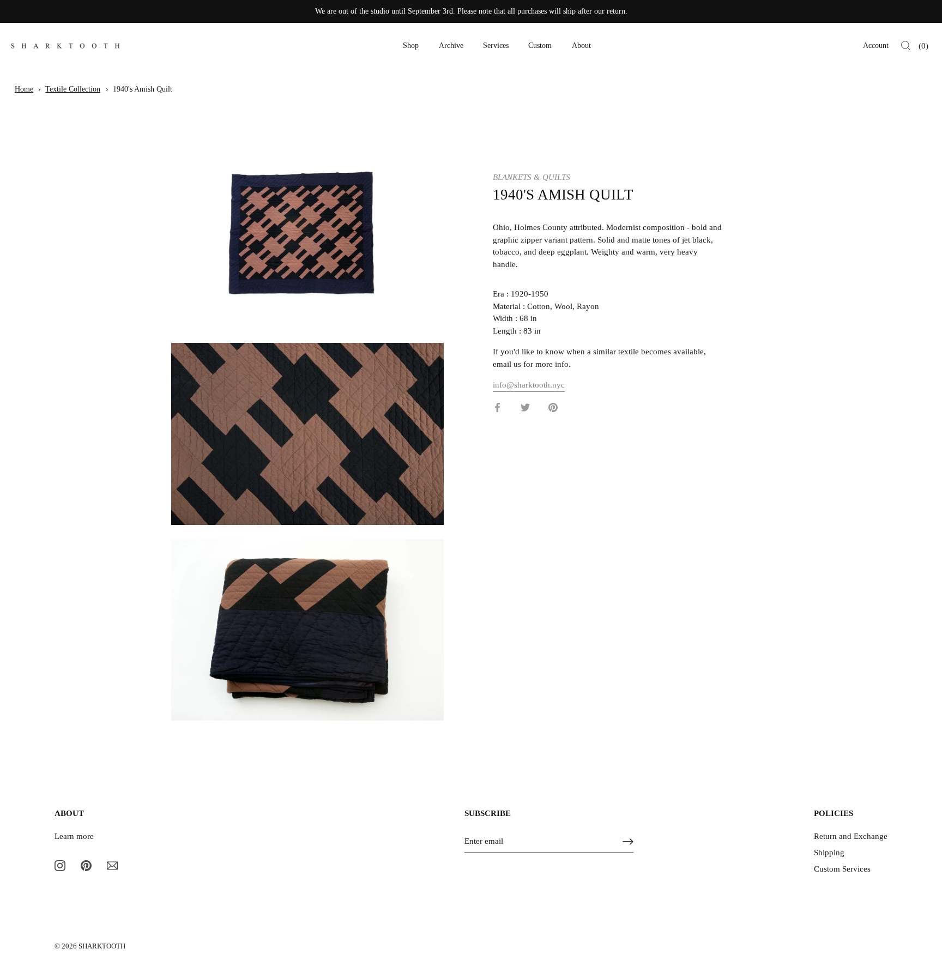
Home (24, 89)
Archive (451, 45)
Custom (540, 45)
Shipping (829, 852)
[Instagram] (60, 865)
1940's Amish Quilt (142, 89)
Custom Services (842, 869)
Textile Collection (72, 89)
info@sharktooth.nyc (529, 384)
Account (876, 45)
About (581, 45)
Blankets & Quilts (531, 177)
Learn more (74, 836)
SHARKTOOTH (101, 946)
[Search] (906, 46)
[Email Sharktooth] (112, 865)
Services (496, 45)
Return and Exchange (850, 836)
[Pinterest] (86, 865)
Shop (411, 45)
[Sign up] (628, 841)
